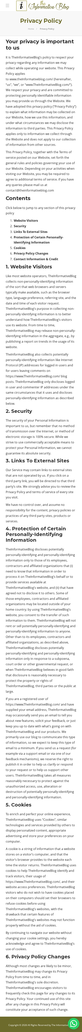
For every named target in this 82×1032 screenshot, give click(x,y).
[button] (73, 1023)
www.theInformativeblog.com (31, 79)
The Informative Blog (62, 1025)
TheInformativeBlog (62, 276)
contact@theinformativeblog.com (30, 190)
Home (31, 28)
